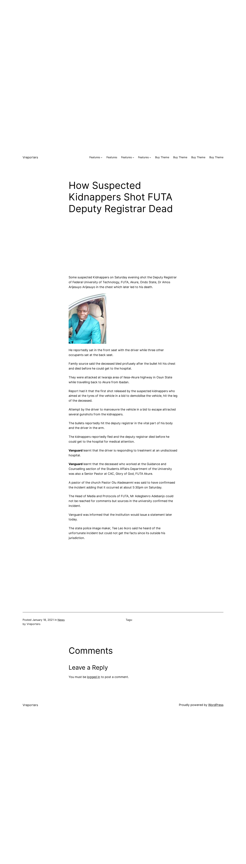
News (61, 619)
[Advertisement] (123, 23)
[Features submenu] (101, 157)
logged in (93, 677)
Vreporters (30, 157)
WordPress (215, 705)
